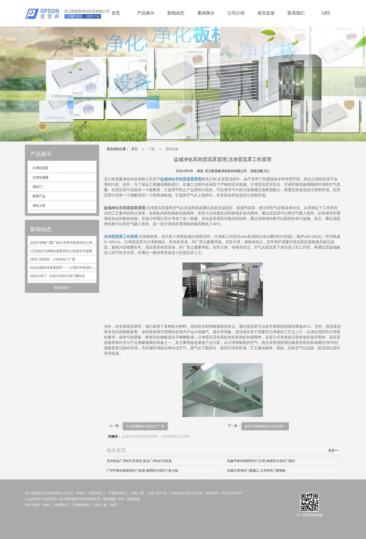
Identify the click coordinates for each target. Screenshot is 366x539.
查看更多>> (62, 288)
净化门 (37, 187)
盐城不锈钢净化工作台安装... (265, 426)
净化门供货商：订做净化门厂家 (52, 259)
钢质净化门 (62, 505)
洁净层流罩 (40, 168)
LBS (326, 13)
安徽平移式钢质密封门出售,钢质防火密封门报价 (261, 461)
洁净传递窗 (40, 177)
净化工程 (38, 205)
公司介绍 (236, 13)
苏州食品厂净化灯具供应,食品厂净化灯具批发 (139, 461)
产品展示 (145, 13)
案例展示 (206, 13)
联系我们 (296, 13)
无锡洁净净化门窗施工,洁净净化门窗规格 (256, 470)
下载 (151, 149)
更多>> (333, 450)
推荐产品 (38, 196)
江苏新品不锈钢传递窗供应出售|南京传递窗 (61, 251)
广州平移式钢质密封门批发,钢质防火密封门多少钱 (142, 470)
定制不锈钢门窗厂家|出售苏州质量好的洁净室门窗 (63, 243)
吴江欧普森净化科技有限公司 (80, 499)
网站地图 (109, 499)
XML (121, 499)
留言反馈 (266, 13)
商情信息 (172, 149)
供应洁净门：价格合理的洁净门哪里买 (57, 276)
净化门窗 (100, 505)
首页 (115, 13)
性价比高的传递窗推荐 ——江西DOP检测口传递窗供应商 (63, 268)
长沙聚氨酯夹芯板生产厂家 (145, 426)
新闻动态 (175, 13)
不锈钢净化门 (82, 505)
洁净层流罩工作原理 (175, 436)
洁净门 (114, 505)
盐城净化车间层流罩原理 (139, 436)
